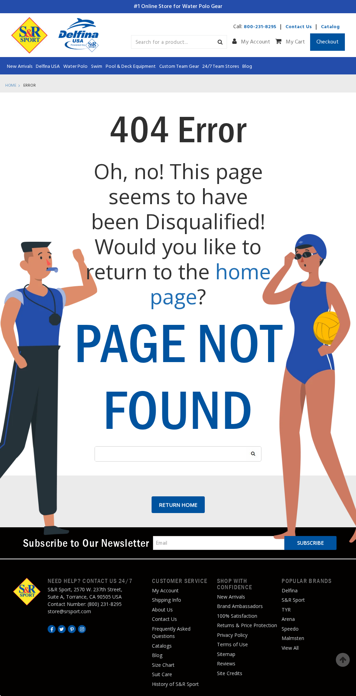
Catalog (330, 27)
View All (290, 648)
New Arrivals (19, 67)
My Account (255, 42)
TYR (286, 609)
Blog (247, 67)
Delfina (290, 590)
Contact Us (298, 27)
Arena (288, 619)
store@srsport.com (69, 611)
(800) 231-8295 (105, 604)
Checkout (327, 42)
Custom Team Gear (179, 67)
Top (343, 660)
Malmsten (293, 638)
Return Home (178, 504)
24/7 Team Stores (220, 67)
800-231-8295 (260, 27)
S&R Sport (293, 600)
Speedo (290, 628)
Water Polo (75, 67)
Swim (96, 67)
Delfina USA (48, 67)
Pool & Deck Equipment (131, 67)
